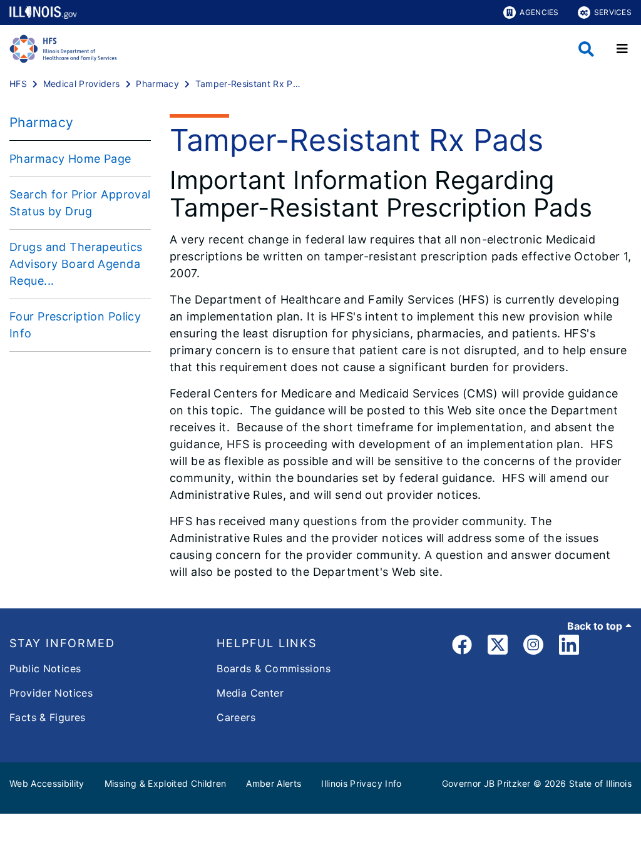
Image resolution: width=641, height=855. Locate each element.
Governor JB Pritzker (486, 783)
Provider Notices (51, 693)
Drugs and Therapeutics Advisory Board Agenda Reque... (75, 263)
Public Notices (45, 668)
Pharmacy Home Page (70, 158)
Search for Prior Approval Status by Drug (80, 203)
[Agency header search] (586, 49)
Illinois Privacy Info (361, 783)
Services (613, 12)
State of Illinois (600, 783)
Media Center (250, 693)
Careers (236, 717)
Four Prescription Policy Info (75, 325)
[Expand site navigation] (622, 49)
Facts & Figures (47, 717)
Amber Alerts (273, 783)
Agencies (539, 12)
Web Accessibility (47, 783)
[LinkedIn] (569, 647)
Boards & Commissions (274, 668)
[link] (462, 647)
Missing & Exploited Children (166, 783)
